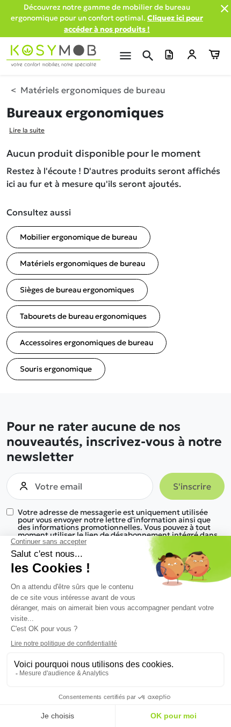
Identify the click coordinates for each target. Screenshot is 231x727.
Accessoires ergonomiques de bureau (86, 342)
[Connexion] (192, 56)
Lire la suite (27, 130)
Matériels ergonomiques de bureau (82, 263)
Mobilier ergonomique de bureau (78, 237)
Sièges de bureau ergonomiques (77, 290)
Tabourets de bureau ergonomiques (83, 316)
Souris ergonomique (56, 369)
